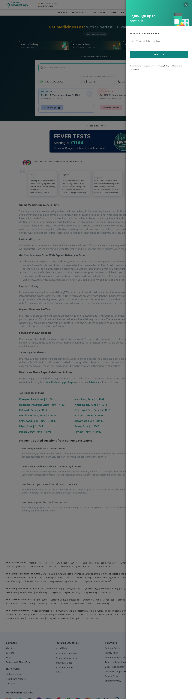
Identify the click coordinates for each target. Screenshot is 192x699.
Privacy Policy (163, 66)
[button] (185, 4)
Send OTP (159, 54)
